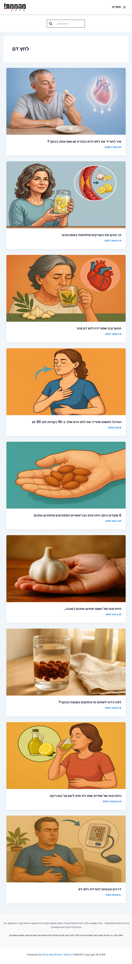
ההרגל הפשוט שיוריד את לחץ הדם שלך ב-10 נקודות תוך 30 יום (76, 422)
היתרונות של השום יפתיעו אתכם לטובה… (92, 609)
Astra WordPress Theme (56, 954)
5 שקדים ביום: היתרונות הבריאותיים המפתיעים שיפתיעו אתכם (77, 515)
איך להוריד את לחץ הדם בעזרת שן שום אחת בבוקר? (84, 141)
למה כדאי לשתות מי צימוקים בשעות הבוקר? (90, 702)
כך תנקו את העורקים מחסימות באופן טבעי (91, 235)
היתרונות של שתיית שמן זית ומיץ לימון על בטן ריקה (85, 796)
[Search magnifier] (50, 23)
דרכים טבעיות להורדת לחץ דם (99, 889)
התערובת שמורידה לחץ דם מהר (98, 328)
